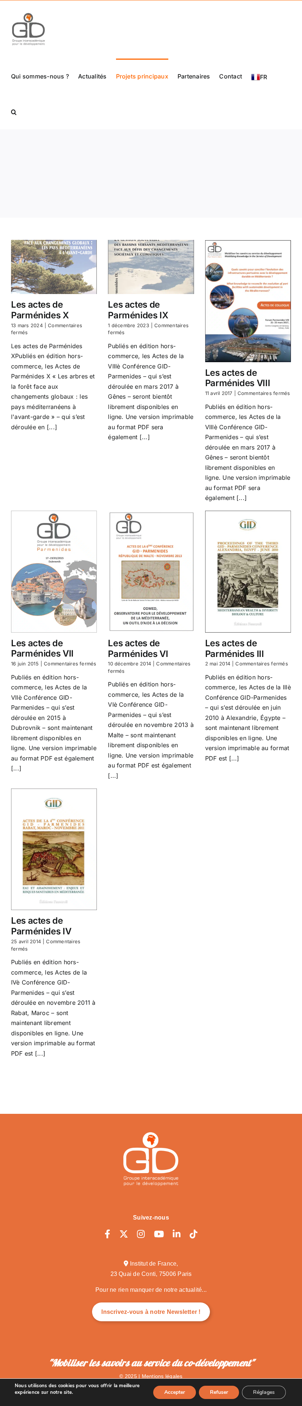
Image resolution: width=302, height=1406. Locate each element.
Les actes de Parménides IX (138, 310)
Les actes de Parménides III (234, 648)
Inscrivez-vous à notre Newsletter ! (150, 1312)
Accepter (174, 1392)
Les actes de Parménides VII (42, 648)
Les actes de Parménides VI (138, 648)
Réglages (264, 1392)
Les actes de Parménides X (40, 310)
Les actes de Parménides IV (41, 926)
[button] (14, 111)
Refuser (219, 1392)
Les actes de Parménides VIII (237, 378)
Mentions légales (162, 1376)
